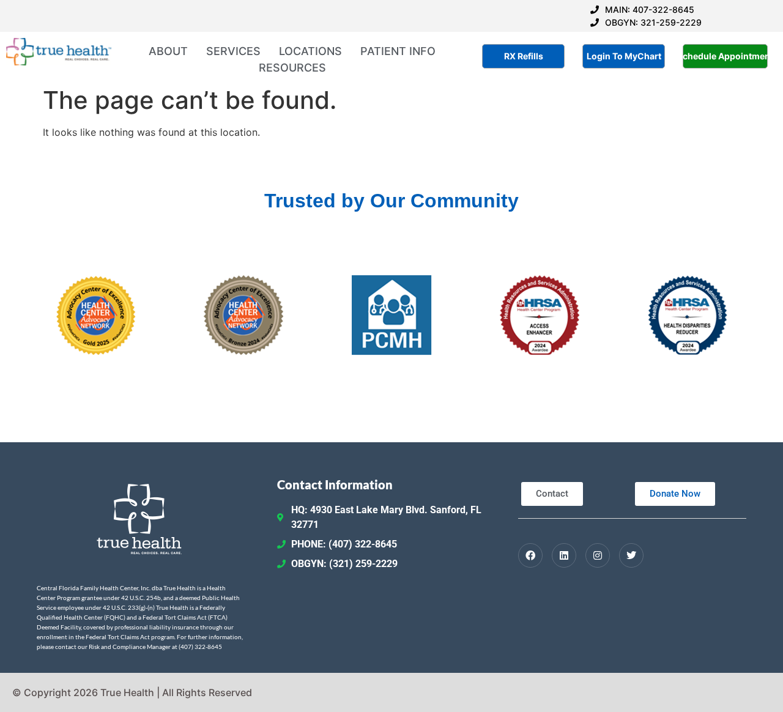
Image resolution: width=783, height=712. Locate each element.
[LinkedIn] (564, 555)
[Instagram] (597, 555)
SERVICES (233, 51)
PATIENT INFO (398, 51)
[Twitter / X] (631, 555)
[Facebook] (530, 555)
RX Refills (523, 56)
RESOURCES (292, 67)
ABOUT (168, 51)
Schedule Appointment (725, 56)
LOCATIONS (310, 51)
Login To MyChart (624, 56)
